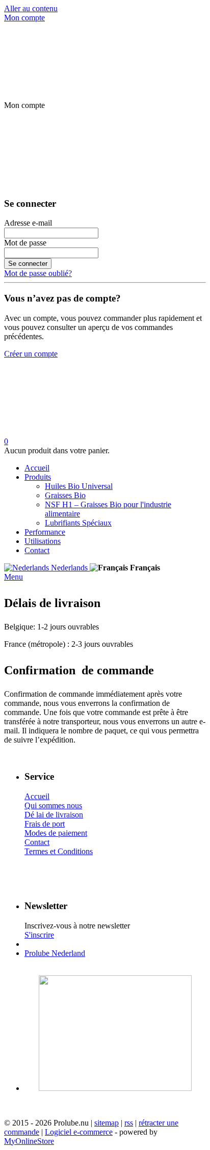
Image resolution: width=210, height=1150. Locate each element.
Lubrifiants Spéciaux (78, 522)
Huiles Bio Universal (79, 486)
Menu (13, 576)
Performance (44, 532)
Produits (37, 477)
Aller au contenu (31, 8)
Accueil (36, 467)
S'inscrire (39, 934)
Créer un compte (31, 353)
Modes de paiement (55, 833)
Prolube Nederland (54, 953)
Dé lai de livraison (53, 814)
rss (128, 1122)
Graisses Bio (65, 495)
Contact (36, 550)
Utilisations (42, 541)
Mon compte (24, 17)
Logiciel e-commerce (79, 1132)
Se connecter (27, 263)
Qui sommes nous (53, 805)
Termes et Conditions (58, 851)
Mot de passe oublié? (38, 273)
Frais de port (44, 823)
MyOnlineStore (29, 1141)
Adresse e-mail (28, 222)
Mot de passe (25, 242)
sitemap (106, 1122)
